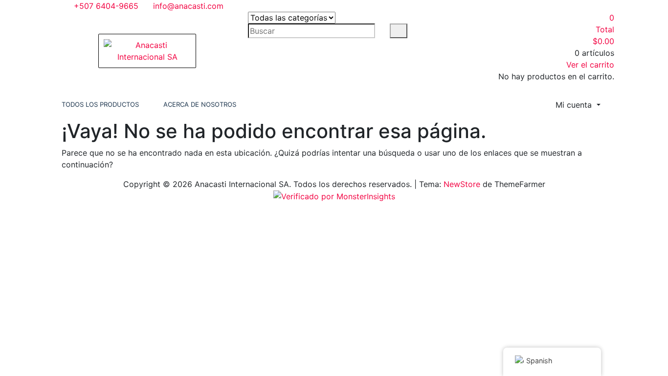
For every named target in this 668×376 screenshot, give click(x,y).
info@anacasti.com (187, 6)
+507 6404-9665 (104, 6)
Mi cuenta (575, 105)
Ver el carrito (590, 65)
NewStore (462, 184)
